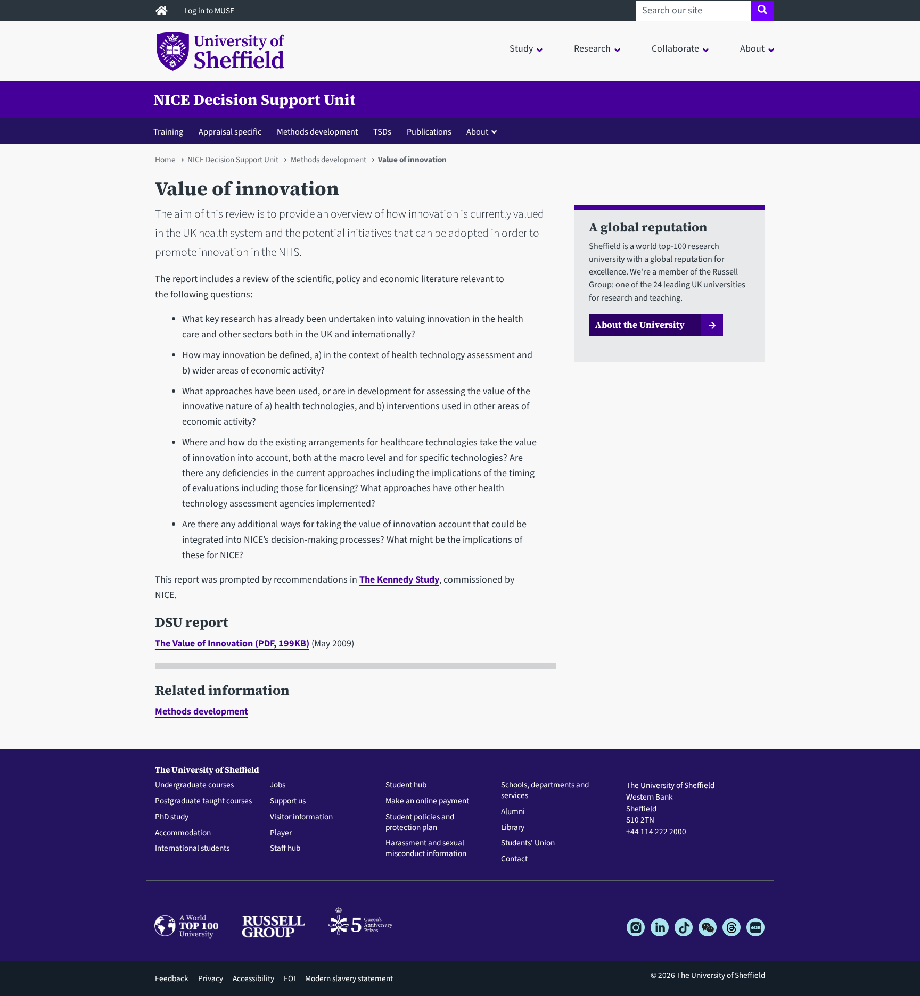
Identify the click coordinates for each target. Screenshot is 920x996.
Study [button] (521, 48)
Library (512, 828)
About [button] (752, 48)
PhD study (171, 817)
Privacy (210, 978)
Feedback (171, 978)
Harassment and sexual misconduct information (425, 848)
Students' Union (528, 843)
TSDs (382, 132)
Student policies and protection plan (419, 822)
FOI (289, 978)
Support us (288, 801)
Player (281, 833)
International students (192, 848)
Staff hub (285, 848)
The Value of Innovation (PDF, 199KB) (232, 643)
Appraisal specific (230, 132)
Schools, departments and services (545, 790)
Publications (429, 132)
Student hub (405, 785)
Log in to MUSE (210, 10)
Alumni (513, 812)
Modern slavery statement (349, 978)
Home (165, 159)
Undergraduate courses (194, 785)
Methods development (317, 132)
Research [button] (592, 48)
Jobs (277, 785)
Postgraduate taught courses (203, 801)
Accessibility (253, 978)
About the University (640, 324)
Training (168, 132)
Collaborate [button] (675, 48)
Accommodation (183, 833)
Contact (514, 859)
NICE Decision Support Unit (254, 99)
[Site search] (762, 11)
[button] (484, 131)
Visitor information (301, 817)
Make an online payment (427, 801)
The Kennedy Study (399, 579)
